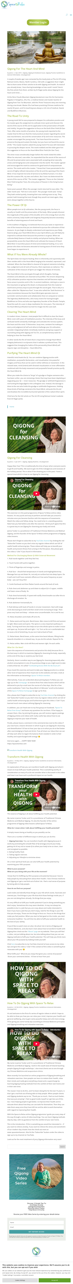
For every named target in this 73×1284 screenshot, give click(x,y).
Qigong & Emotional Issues (36, 73)
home (12, 407)
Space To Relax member (41, 675)
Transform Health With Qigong (25, 756)
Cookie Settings (20, 1280)
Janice (11, 73)
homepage (23, 682)
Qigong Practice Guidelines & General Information (45, 761)
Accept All (55, 1280)
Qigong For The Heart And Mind (25, 68)
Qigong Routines (33, 462)
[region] (36, 1273)
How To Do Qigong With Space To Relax (30, 1003)
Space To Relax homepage (22, 691)
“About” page (32, 931)
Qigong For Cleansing (19, 457)
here (13, 944)
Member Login (38, 22)
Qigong (25, 73)
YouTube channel (43, 541)
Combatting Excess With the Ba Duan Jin (44, 666)
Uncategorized (25, 75)
